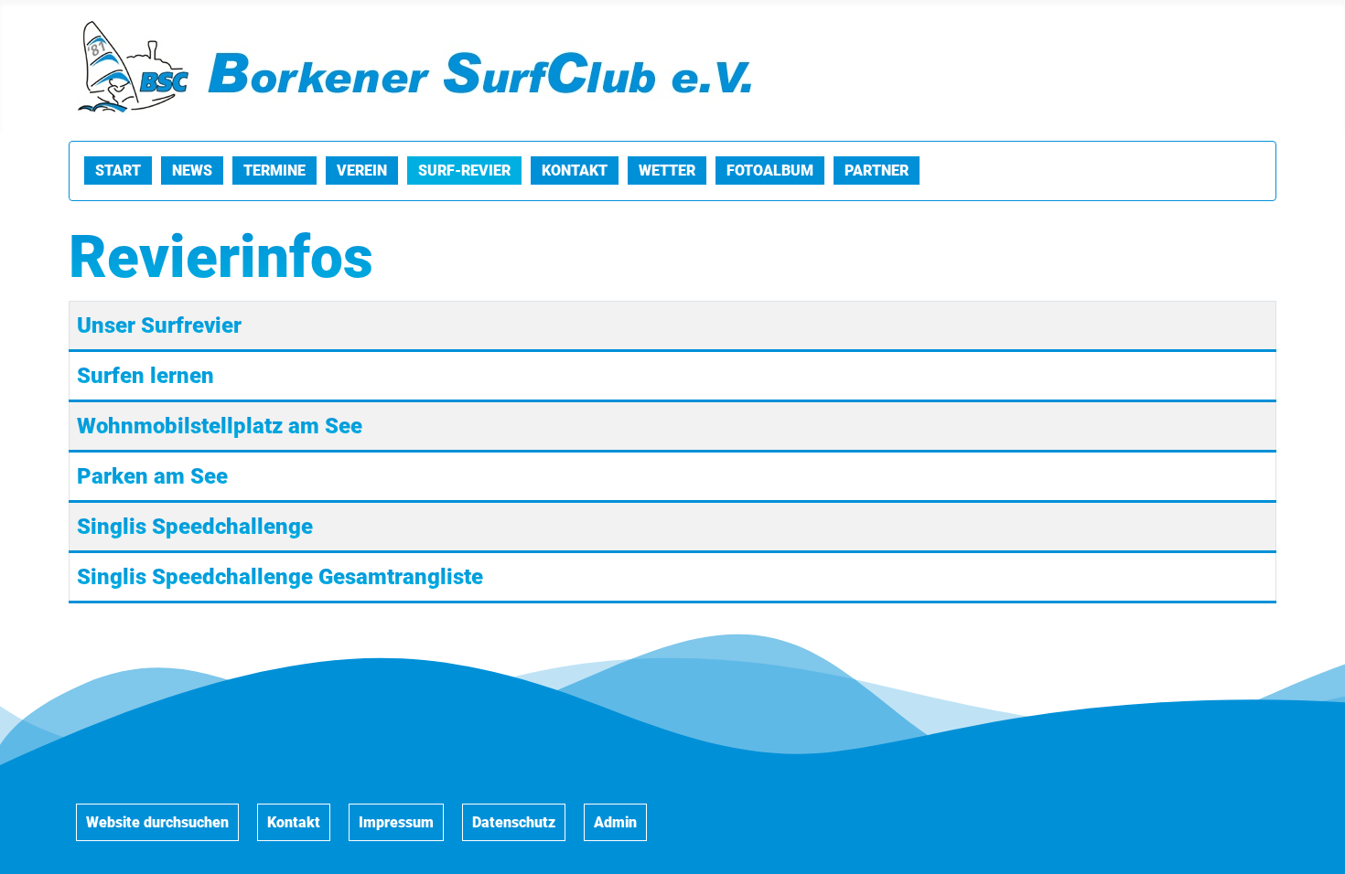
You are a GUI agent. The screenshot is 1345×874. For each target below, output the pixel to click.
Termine (274, 170)
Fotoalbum (769, 170)
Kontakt (575, 170)
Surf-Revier (464, 170)
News (192, 170)
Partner (877, 170)
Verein (362, 170)
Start (118, 170)
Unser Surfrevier (159, 325)
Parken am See (152, 476)
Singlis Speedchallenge (195, 526)
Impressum (396, 822)
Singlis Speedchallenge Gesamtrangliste (280, 577)
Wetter (667, 170)
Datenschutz (513, 822)
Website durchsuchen (157, 822)
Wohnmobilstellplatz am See (219, 426)
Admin (615, 822)
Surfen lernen (145, 376)
